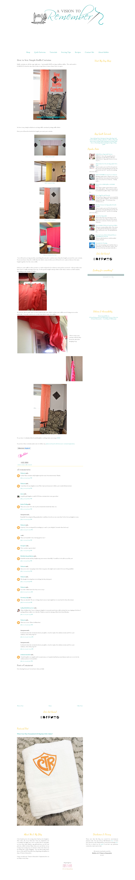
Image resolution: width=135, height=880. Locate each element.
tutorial (30, 464)
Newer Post (20, 706)
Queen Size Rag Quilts (101, 216)
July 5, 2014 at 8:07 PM (26, 498)
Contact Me (89, 52)
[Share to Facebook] (26, 462)
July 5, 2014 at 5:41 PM (26, 478)
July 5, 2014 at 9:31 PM (26, 509)
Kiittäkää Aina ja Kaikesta (27, 556)
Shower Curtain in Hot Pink (49, 255)
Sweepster (23, 545)
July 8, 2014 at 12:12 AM (26, 592)
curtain (23, 464)
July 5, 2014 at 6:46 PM (26, 488)
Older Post (80, 706)
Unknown (23, 473)
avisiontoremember (25, 654)
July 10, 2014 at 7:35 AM (26, 614)
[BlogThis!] (23, 462)
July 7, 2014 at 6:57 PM (26, 571)
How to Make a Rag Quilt (111, 140)
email (101, 844)
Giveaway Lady (24, 597)
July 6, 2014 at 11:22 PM (26, 529)
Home (50, 706)
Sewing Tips (66, 52)
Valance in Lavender (50, 156)
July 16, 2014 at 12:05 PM (26, 649)
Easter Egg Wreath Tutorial (103, 195)
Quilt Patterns (40, 52)
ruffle (26, 464)
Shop (28, 52)
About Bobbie (103, 52)
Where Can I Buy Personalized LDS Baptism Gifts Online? (35, 734)
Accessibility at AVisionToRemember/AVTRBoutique (99, 316)
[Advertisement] (67, 38)
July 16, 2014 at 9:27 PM (26, 661)
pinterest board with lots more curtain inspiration (60, 444)
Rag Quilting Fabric (95, 138)
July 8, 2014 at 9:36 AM (26, 602)
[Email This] (21, 462)
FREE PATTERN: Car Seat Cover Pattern (106, 174)
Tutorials (53, 52)
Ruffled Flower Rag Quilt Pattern (104, 154)
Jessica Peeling (24, 504)
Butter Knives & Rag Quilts (97, 141)
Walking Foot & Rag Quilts (110, 141)
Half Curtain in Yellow (50, 183)
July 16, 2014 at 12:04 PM (26, 637)
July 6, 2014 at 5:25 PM (26, 519)
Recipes (78, 52)
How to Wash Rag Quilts (97, 143)
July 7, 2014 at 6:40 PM (26, 561)
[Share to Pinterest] (27, 462)
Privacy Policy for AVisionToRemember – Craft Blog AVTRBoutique (104, 318)
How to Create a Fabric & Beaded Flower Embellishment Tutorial (106, 235)
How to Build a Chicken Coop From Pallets (106, 225)
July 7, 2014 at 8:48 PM (26, 581)
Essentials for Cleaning (101, 243)
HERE (58, 438)
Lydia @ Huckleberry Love (27, 608)
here (112, 840)
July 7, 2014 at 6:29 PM (26, 540)
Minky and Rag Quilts (99, 140)
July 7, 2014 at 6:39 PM (26, 550)
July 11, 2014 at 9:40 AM (26, 624)
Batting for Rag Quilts (106, 138)
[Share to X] (24, 462)
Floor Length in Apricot (49, 220)
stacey (22, 494)
